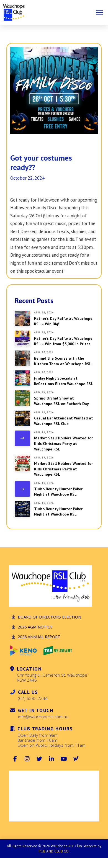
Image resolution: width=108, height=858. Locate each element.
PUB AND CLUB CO (54, 851)
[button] (99, 12)
